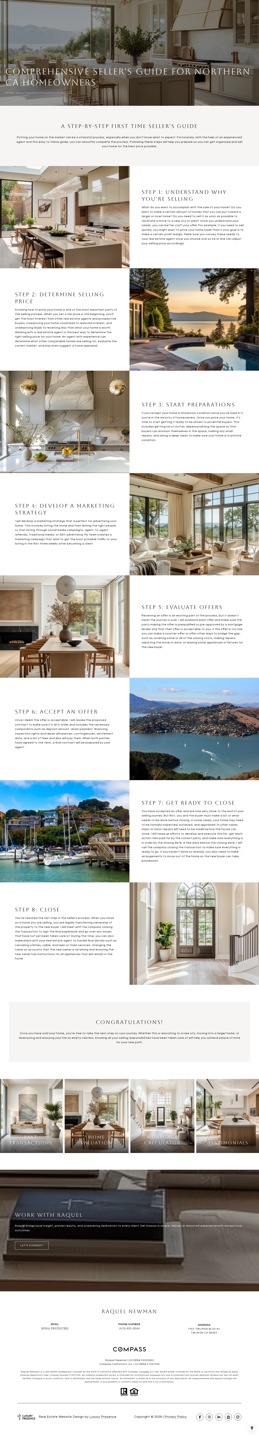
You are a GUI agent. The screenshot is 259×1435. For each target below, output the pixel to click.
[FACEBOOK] (199, 1417)
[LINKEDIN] (218, 1417)
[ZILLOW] (228, 1417)
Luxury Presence (103, 1416)
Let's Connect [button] (31, 1245)
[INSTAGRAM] (209, 1417)
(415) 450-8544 (129, 1328)
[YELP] (237, 1417)
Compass (144, 1372)
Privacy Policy (176, 1416)
